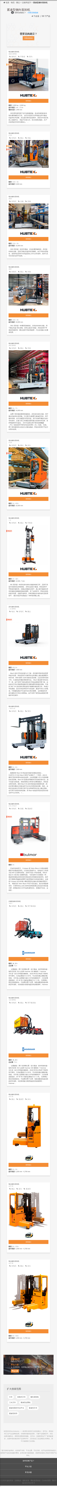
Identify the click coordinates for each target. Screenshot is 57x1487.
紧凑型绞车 (13, 1413)
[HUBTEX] (28, 95)
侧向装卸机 (34, 1397)
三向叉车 (12, 1402)
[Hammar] (28, 952)
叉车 (10, 1397)
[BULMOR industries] (28, 854)
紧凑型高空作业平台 (16, 1408)
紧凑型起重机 (26, 1402)
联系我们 (28, 101)
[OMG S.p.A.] (28, 1157)
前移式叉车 (21, 1397)
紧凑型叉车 (33, 1408)
